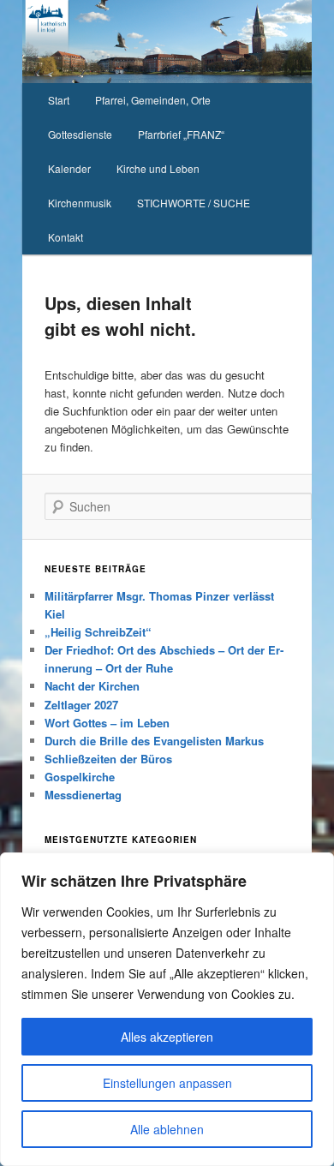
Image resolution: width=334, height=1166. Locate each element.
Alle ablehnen (167, 1129)
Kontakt (65, 237)
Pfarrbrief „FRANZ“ (181, 134)
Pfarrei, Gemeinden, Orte (153, 100)
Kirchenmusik (79, 202)
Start (58, 100)
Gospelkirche (80, 776)
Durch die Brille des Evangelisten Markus (154, 740)
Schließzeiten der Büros (108, 758)
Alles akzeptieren (167, 1036)
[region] (167, 1009)
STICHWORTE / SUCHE (193, 202)
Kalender (69, 168)
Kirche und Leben (158, 168)
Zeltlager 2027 (81, 705)
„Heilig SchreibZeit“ (98, 632)
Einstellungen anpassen (167, 1082)
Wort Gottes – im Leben (107, 723)
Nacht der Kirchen (92, 686)
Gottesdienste (80, 134)
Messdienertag (83, 794)
